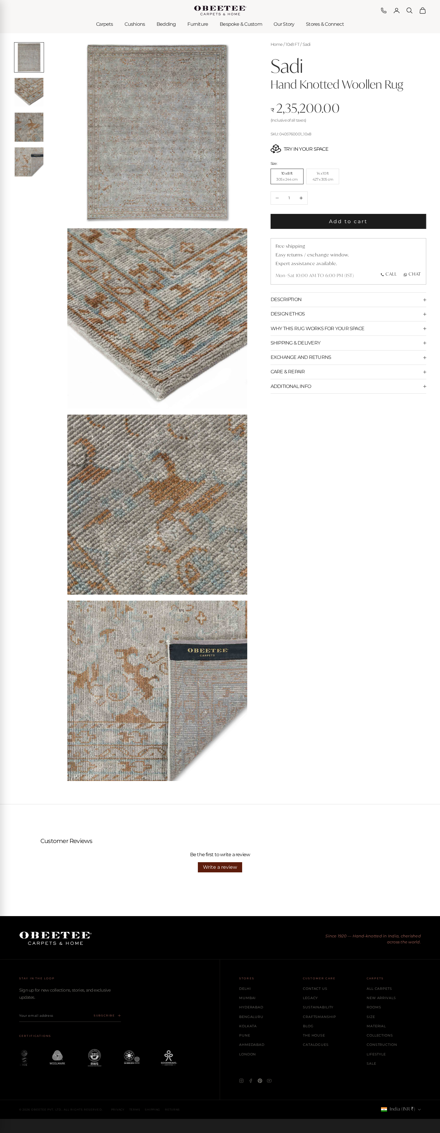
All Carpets (379, 989)
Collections (380, 1035)
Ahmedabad (252, 1045)
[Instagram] (241, 1080)
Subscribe (104, 1015)
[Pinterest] (260, 1080)
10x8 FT (292, 44)
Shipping (152, 1109)
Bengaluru (251, 1017)
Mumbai (247, 998)
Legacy (310, 998)
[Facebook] (250, 1080)
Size (371, 1017)
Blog (308, 1026)
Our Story (284, 24)
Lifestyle (376, 1054)
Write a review (220, 867)
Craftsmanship (319, 1017)
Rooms (374, 1007)
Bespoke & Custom (241, 24)
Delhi (245, 989)
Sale (371, 1063)
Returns (172, 1109)
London (247, 1054)
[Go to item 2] (29, 92)
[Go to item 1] (29, 57)
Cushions (135, 24)
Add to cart (348, 221)
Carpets (104, 24)
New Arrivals (381, 998)
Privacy (118, 1109)
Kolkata (248, 1026)
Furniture (197, 24)
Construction (382, 1045)
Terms (134, 1109)
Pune (244, 1035)
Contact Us (315, 989)
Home (277, 44)
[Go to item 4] (29, 162)
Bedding (166, 24)
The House (314, 1035)
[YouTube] (269, 1080)
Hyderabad (251, 1007)
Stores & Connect (325, 24)
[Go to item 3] (29, 127)
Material (376, 1026)
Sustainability (318, 1007)
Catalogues (316, 1045)
